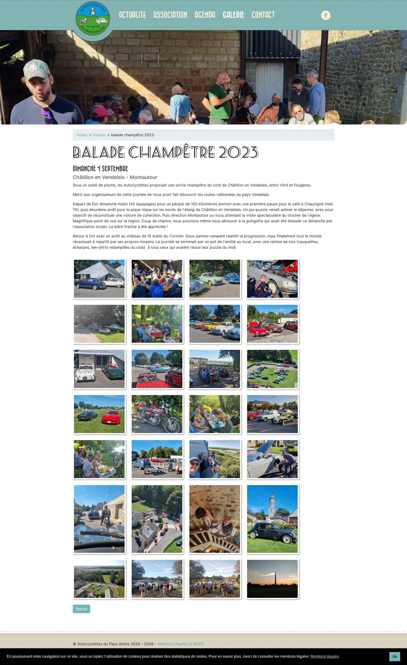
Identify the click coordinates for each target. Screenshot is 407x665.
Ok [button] (395, 656)
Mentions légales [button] (324, 656)
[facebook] (325, 15)
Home (82, 134)
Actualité (132, 15)
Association (170, 15)
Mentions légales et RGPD (181, 643)
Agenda (205, 15)
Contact (263, 15)
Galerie (233, 15)
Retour (81, 609)
